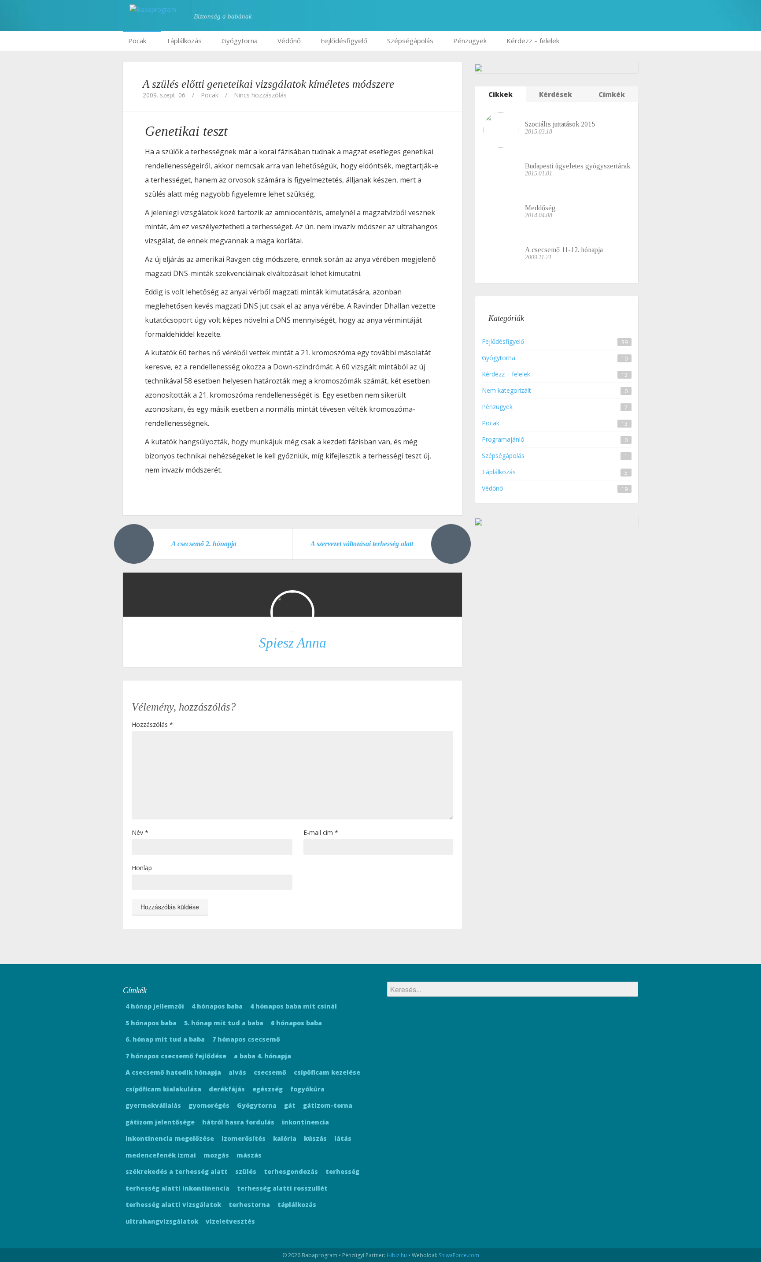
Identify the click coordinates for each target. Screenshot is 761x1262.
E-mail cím (320, 832)
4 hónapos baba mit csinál (293, 1006)
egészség (267, 1089)
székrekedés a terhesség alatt (177, 1171)
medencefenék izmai (161, 1155)
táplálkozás (296, 1204)
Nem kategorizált (506, 390)
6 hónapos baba (296, 1023)
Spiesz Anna (292, 643)
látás (342, 1138)
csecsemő (270, 1072)
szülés (245, 1171)
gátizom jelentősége (160, 1122)
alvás (237, 1072)
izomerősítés (244, 1138)
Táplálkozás (184, 40)
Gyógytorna (240, 40)
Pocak (137, 40)
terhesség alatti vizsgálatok (173, 1204)
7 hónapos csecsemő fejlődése (176, 1056)
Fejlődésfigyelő (344, 40)
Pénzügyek (470, 40)
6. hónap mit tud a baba (165, 1039)
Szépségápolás (410, 40)
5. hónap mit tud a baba (223, 1023)
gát (290, 1105)
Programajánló (503, 439)
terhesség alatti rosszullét (282, 1188)
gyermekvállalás (153, 1105)
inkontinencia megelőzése (170, 1138)
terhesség (342, 1171)
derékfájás (227, 1089)
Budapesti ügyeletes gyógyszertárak (577, 166)
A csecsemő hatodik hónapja (173, 1072)
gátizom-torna (327, 1105)
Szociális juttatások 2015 (560, 124)
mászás (249, 1155)
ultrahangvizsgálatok (162, 1221)
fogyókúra (307, 1089)
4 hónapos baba (217, 1006)
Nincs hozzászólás (260, 95)
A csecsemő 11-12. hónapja (564, 249)
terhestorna (249, 1204)
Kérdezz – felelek (532, 40)
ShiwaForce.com (459, 1255)
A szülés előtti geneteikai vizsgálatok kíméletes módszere (268, 84)
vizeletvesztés (230, 1221)
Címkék (611, 94)
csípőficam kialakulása (163, 1089)
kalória (284, 1138)
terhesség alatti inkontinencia (177, 1188)
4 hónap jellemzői (155, 1006)
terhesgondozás (291, 1171)
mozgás (216, 1155)
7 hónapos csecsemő (246, 1039)
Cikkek (500, 94)
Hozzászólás (152, 724)
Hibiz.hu (397, 1255)
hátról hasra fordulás (238, 1122)
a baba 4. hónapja (262, 1056)
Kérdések (555, 94)
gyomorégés (208, 1105)
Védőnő (289, 40)
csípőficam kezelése (327, 1072)
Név (140, 832)
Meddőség (540, 208)
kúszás (315, 1138)
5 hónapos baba (151, 1023)
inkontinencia (305, 1122)
